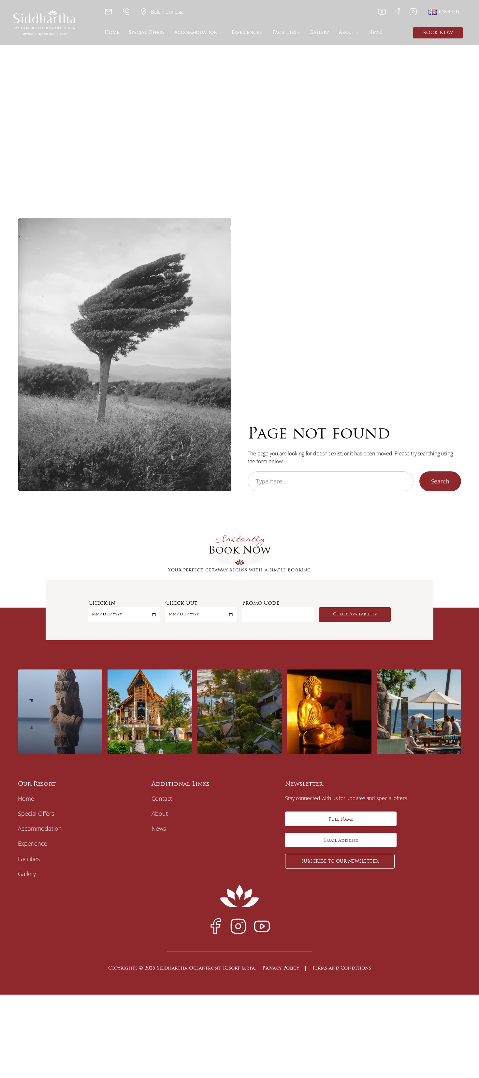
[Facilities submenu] (298, 32)
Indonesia (172, 11)
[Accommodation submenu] (220, 32)
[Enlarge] (94, 676)
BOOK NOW (438, 33)
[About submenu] (357, 32)
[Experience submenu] (261, 32)
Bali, (156, 11)
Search (440, 481)
